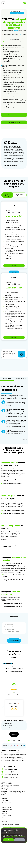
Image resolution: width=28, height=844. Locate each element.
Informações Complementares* (14, 367)
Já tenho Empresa (21, 378)
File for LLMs (4, 788)
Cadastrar (14, 734)
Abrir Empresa (7, 378)
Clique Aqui (21, 354)
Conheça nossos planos (10, 165)
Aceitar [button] (8, 839)
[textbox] (14, 632)
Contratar (14, 265)
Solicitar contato (14, 640)
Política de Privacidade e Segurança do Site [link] (15, 836)
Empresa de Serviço (7, 195)
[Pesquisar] (17, 13)
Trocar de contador (14, 122)
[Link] (11, 746)
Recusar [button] (20, 839)
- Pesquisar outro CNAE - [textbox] (16, 11)
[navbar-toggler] (3, 2)
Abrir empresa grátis (14, 115)
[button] (2, 671)
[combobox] (17, 11)
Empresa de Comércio (20, 195)
